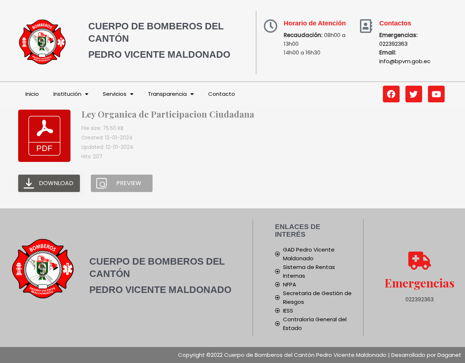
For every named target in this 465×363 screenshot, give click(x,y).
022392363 (393, 44)
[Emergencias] (420, 261)
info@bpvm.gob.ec (404, 61)
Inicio (32, 94)
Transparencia (167, 94)
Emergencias (419, 282)
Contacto (221, 94)
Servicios (114, 94)
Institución (67, 94)
